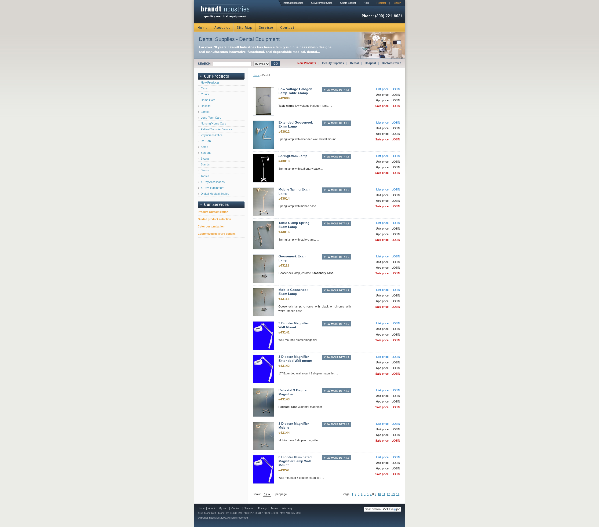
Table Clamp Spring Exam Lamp (294, 225)
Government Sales (321, 2)
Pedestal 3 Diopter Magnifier (293, 392)
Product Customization (213, 212)
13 (393, 494)
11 (383, 494)
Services (266, 27)
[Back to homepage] (225, 16)
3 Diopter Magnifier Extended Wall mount (295, 358)
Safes (204, 147)
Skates (205, 158)
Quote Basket (348, 2)
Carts (204, 88)
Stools (205, 170)
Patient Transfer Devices (216, 129)
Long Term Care (211, 117)
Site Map (245, 27)
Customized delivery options (217, 233)
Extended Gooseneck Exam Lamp (295, 124)
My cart (223, 508)
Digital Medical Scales (215, 193)
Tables (205, 176)
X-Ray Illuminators (212, 188)
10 (379, 494)
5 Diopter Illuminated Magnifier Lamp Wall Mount (295, 461)
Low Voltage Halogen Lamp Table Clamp (295, 91)
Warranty (287, 508)
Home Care (208, 100)
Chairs (205, 94)
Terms (274, 508)
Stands (205, 164)
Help (366, 2)
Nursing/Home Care (213, 123)
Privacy (262, 508)
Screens (206, 152)
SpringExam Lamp (292, 156)
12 (388, 494)
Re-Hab (206, 141)
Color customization (211, 226)
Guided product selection (214, 219)
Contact (287, 27)
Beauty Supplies (333, 63)
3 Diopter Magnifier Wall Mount (293, 325)
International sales (293, 2)
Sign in (397, 2)
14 (397, 494)
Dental (354, 63)
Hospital (370, 63)
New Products (306, 63)
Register (381, 2)
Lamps (205, 111)
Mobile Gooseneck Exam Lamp (293, 292)
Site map (249, 508)
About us (222, 27)
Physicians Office (212, 135)
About (211, 508)
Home (202, 27)
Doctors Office (391, 63)
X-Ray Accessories (213, 182)
